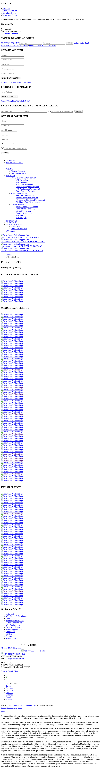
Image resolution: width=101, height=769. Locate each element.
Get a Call (6, 8)
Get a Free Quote (9, 13)
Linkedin (9, 693)
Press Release (16, 226)
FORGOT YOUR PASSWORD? (42, 45)
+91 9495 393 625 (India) (14, 654)
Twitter (8, 686)
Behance (9, 695)
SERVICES (10, 176)
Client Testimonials (18, 173)
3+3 (49, 111)
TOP (3, 712)
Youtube (9, 699)
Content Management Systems (27, 187)
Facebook (10, 688)
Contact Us (10, 632)
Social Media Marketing (25, 209)
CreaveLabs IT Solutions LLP (24, 705)
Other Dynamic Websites (25, 191)
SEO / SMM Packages (15, 621)
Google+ (9, 697)
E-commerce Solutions (24, 184)
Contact (20, 708)
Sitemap (9, 636)
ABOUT (9, 169)
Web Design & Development (17, 616)
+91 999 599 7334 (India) (34, 651)
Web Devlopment (22, 182)
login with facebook (81, 43)
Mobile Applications (19, 193)
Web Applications (13, 625)
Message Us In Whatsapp (11, 648)
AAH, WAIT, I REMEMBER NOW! (15, 101)
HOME (9, 255)
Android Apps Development (27, 198)
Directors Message (18, 171)
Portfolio (9, 634)
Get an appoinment (9, 11)
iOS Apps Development (25, 195)
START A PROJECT (14, 163)
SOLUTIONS (11, 220)
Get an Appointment (14, 623)
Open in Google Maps (9, 671)
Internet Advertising (23, 211)
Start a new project (12, 708)
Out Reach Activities (19, 229)
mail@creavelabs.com (15, 658)
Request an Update (9, 15)
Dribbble (9, 690)
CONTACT (10, 231)
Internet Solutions (18, 204)
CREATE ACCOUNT (10, 43)
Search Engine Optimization (27, 207)
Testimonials (11, 638)
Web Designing (22, 180)
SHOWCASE (11, 222)
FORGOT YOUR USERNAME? (14, 45)
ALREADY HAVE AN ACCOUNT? (16, 82)
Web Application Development (28, 189)
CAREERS (10, 160)
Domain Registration (24, 213)
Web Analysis (21, 218)
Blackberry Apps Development (28, 202)
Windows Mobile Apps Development (30, 200)
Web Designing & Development (23, 178)
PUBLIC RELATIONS (15, 224)
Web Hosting (21, 215)
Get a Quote (10, 618)
